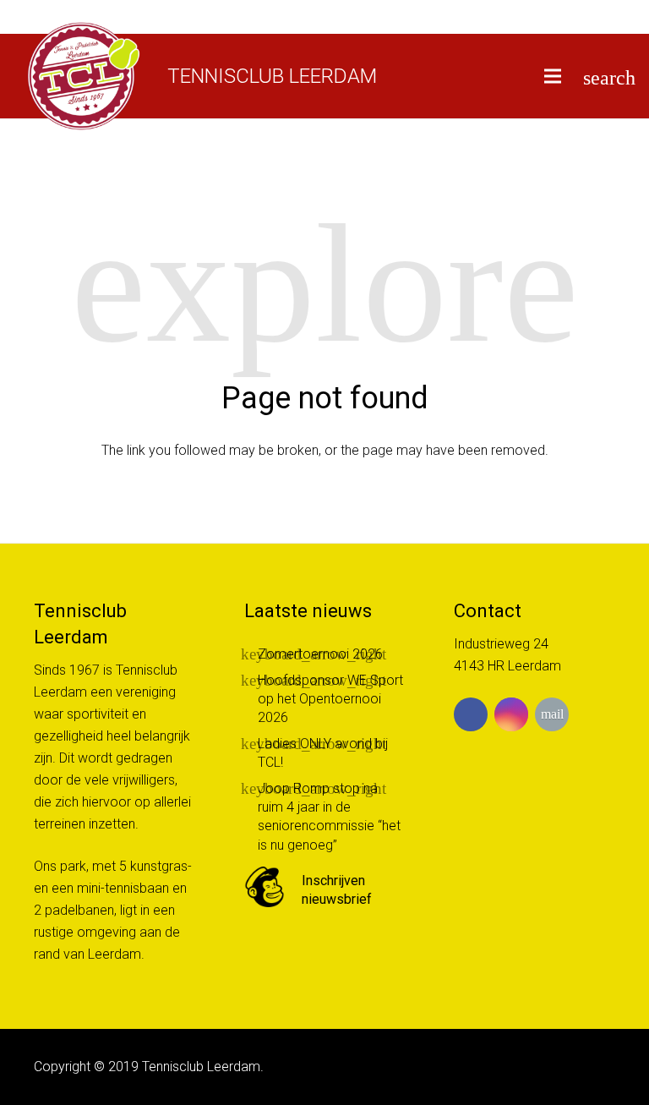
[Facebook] (471, 714)
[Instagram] (511, 714)
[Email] (552, 714)
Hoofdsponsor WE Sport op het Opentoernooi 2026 (330, 699)
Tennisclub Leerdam (272, 76)
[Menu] (553, 76)
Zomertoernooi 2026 (320, 654)
